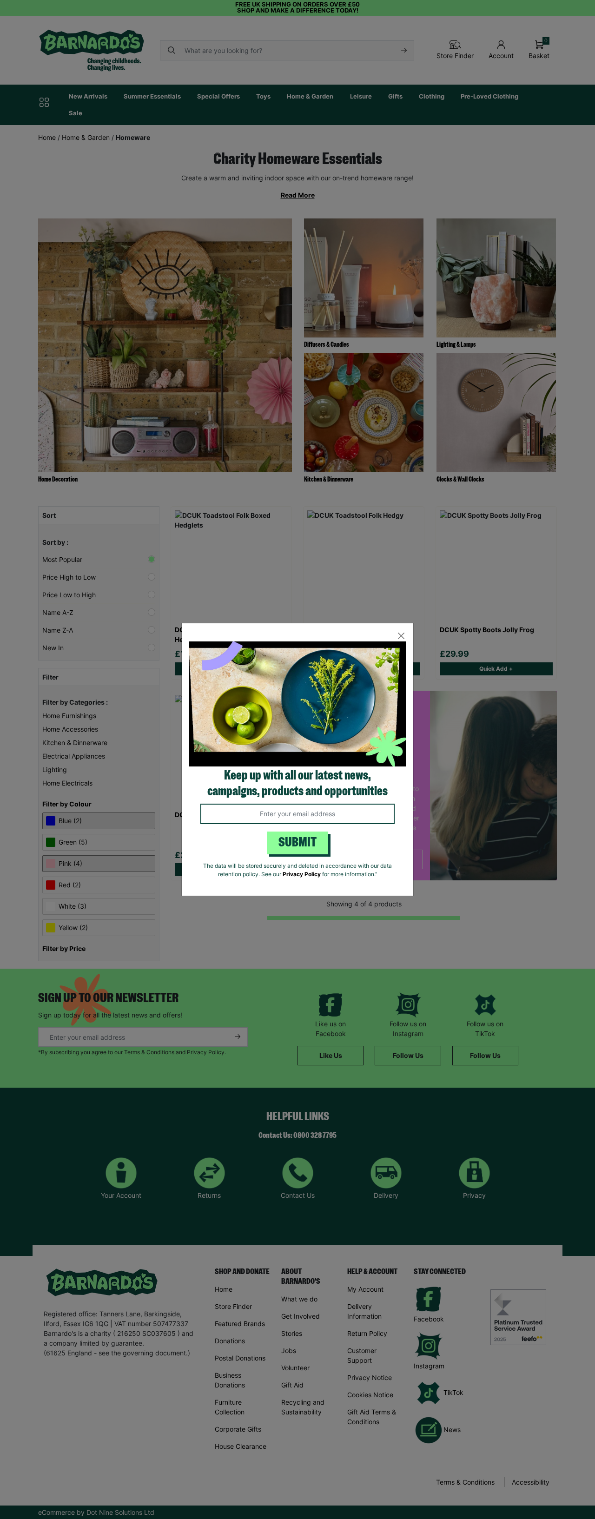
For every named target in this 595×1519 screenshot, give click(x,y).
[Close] (401, 636)
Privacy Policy (302, 874)
